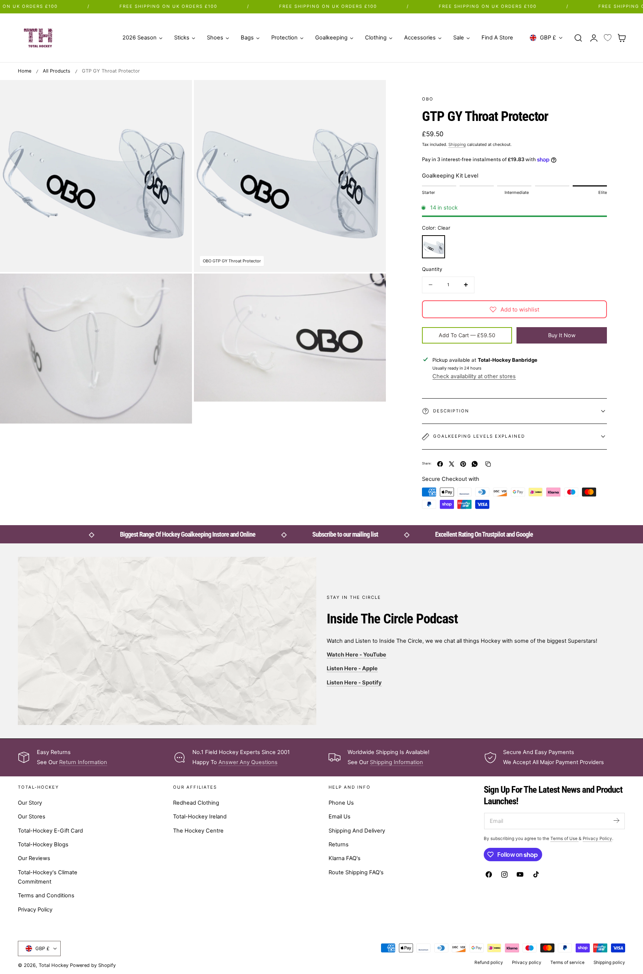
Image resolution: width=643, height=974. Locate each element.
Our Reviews (34, 858)
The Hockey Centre (198, 830)
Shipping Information (396, 762)
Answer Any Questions (248, 762)
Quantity (432, 269)
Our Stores (31, 816)
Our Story (30, 802)
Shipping (457, 144)
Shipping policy (609, 962)
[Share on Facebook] (440, 463)
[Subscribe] (616, 820)
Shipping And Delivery (357, 830)
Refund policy (488, 962)
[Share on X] (451, 463)
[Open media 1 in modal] (372, 93)
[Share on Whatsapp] (474, 463)
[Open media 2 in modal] (179, 287)
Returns (339, 844)
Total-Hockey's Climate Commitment (47, 877)
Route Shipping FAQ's (356, 872)
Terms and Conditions (46, 895)
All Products (56, 71)
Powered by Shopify (93, 965)
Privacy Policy (35, 909)
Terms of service (567, 962)
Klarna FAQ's (345, 858)
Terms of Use (564, 838)
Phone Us (341, 802)
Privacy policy (526, 962)
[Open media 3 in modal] (372, 287)
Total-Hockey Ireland (200, 816)
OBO (428, 99)
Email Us (340, 816)
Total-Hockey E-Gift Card (50, 830)
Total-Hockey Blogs (43, 844)
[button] (578, 37)
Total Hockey (53, 965)
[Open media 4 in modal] (179, 93)
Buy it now (562, 335)
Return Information (83, 762)
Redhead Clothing (196, 802)
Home (24, 71)
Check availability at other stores (474, 376)
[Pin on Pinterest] (463, 463)
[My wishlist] (607, 38)
